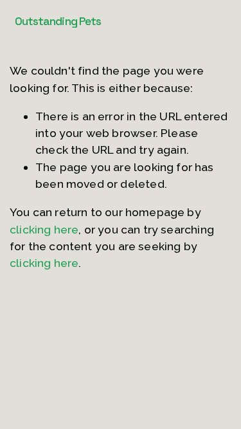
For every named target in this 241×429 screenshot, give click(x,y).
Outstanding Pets (58, 21)
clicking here (44, 229)
